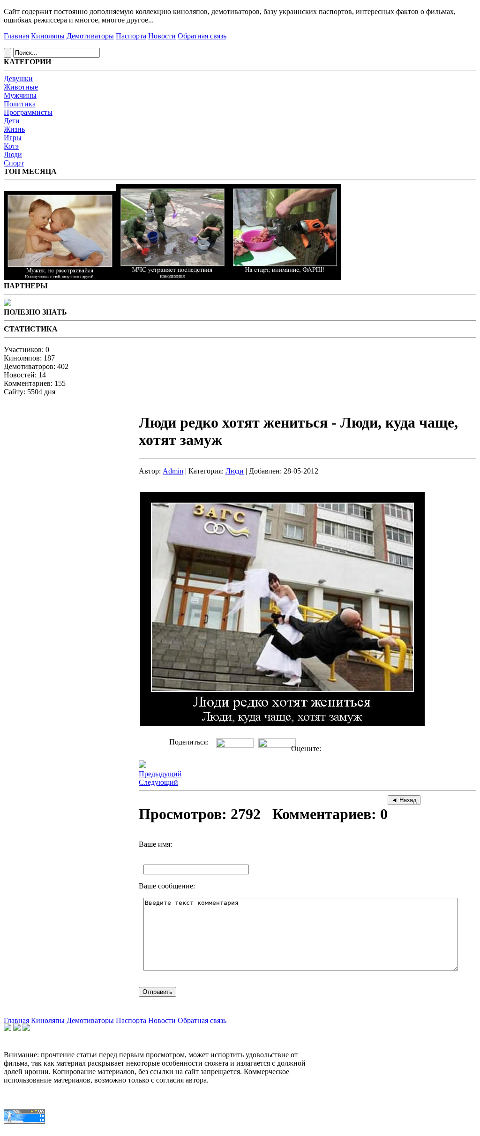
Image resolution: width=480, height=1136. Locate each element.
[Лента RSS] (26, 1028)
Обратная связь (202, 36)
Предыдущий (160, 774)
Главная (16, 36)
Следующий (158, 782)
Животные (21, 87)
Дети (12, 121)
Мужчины (20, 95)
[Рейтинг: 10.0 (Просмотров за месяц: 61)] (172, 277)
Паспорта (131, 36)
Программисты (28, 112)
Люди (13, 154)
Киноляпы (48, 36)
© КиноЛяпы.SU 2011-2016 (39, 1131)
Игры (13, 138)
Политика (20, 104)
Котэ (11, 146)
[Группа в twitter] (17, 1028)
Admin (173, 471)
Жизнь (14, 129)
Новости (162, 36)
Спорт (14, 163)
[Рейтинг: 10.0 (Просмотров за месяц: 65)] (60, 277)
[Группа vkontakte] (7, 1028)
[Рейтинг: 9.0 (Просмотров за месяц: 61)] (285, 277)
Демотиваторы (90, 36)
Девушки (18, 79)
